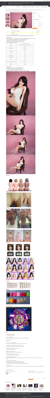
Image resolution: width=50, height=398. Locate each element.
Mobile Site (8, 396)
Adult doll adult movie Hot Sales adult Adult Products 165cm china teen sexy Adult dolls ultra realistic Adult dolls (19, 389)
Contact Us (38, 6)
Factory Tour (24, 6)
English (49, 0)
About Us (18, 6)
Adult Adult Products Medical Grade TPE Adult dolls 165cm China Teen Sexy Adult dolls (41, 389)
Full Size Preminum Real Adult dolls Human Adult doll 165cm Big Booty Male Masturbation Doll (24, 389)
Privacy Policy (11, 396)
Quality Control (31, 6)
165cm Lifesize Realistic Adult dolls (15, 9)
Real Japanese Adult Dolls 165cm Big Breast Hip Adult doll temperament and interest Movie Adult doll (35, 389)
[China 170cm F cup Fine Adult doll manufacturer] (4, 3)
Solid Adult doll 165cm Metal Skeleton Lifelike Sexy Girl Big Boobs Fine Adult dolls (8, 389)
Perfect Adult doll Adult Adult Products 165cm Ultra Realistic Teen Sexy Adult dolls (13, 389)
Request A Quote (45, 0)
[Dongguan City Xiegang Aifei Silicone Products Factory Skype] (6, 373)
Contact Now (35, 28)
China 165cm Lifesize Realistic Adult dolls (18, 396)
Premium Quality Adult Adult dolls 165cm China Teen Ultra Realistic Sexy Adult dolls (30, 389)
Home (5, 6)
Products (11, 6)
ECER (26, 397)
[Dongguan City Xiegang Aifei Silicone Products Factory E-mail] (7, 373)
